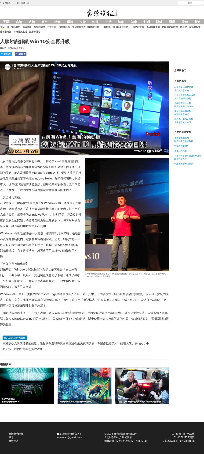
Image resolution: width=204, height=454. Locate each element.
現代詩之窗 (138, 26)
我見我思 (15, 26)
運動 (172, 22)
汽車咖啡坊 (64, 26)
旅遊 (185, 22)
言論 (19, 22)
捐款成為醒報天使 (16, 337)
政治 (32, 22)
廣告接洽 (13, 441)
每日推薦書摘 (153, 26)
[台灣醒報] (102, 12)
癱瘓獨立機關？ (181, 146)
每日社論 (27, 26)
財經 (159, 22)
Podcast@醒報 (170, 26)
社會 (57, 22)
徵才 (11, 437)
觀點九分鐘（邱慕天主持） (117, 26)
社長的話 (51, 26)
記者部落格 (34, 31)
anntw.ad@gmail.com (69, 437)
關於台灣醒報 (16, 433)
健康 (134, 22)
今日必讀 (4, 26)
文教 (83, 22)
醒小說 (183, 26)
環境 (70, 22)
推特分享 (7, 54)
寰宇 (44, 22)
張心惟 (3, 48)
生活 (108, 22)
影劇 (146, 22)
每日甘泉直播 (20, 31)
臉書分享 (22, 54)
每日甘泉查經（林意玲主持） (86, 26)
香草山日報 (5, 31)
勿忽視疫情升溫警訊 (183, 163)
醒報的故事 (39, 26)
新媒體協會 (194, 26)
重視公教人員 (180, 150)
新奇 (197, 22)
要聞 (6, 22)
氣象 (121, 22)
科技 (95, 22)
